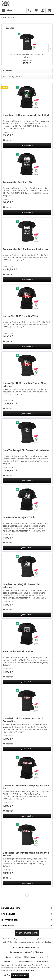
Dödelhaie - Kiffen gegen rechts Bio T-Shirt (26, 115)
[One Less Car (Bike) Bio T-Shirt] (27, 499)
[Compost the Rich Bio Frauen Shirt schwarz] (27, 231)
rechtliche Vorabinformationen (26, 947)
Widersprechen (20, 975)
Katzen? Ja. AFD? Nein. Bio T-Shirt (21, 316)
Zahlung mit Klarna (13, 957)
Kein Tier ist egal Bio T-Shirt (18, 651)
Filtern (9, 70)
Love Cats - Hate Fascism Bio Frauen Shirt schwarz (27, 55)
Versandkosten (45, 939)
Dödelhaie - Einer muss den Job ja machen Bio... (26, 787)
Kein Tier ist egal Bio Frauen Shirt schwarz (26, 450)
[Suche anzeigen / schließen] (29, 10)
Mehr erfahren (27, 970)
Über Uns (39, 952)
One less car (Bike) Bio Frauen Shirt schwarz (22, 585)
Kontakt (42, 957)
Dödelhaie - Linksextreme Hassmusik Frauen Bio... (23, 720)
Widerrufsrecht (42, 961)
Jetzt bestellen (27, 145)
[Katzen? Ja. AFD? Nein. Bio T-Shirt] (27, 298)
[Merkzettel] (36, 10)
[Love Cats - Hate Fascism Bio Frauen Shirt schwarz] (27, 42)
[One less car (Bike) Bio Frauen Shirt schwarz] (27, 566)
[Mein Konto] (43, 10)
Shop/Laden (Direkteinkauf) (20, 952)
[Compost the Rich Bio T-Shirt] (27, 164)
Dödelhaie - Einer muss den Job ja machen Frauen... (26, 854)
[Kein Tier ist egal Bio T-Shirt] (27, 633)
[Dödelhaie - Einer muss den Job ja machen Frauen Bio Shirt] (27, 834)
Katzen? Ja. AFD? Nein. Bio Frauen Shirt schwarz (24, 384)
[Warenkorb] (49, 10)
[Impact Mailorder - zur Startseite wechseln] (5, 3)
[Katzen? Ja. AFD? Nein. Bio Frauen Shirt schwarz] (27, 365)
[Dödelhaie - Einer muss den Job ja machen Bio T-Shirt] (27, 767)
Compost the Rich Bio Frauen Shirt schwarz (27, 249)
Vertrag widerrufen (27, 933)
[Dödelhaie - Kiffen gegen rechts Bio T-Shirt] (27, 97)
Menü (10, 10)
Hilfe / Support (30, 957)
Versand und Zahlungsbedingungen (18, 961)
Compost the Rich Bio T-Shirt (18, 182)
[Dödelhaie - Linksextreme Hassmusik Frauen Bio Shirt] (27, 700)
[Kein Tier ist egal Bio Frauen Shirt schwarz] (27, 432)
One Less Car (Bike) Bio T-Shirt (19, 517)
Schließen (6, 975)
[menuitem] (7, 10)
